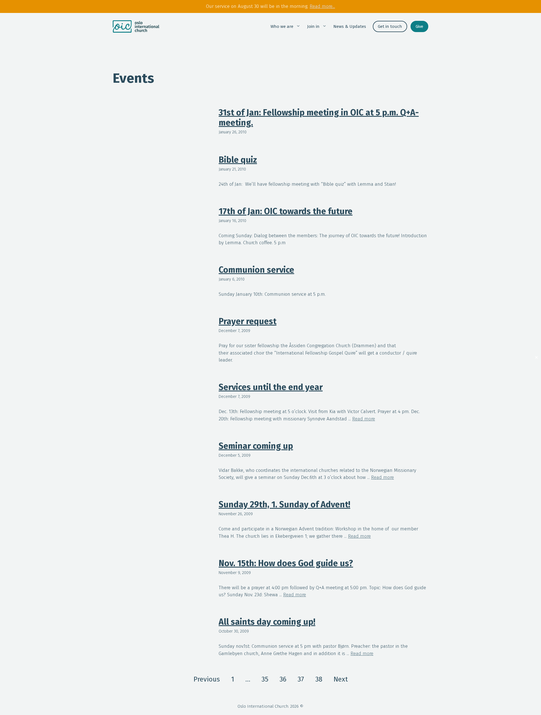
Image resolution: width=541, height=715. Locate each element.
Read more (363, 419)
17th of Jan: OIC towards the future (285, 211)
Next (341, 679)
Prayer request (247, 321)
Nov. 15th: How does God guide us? (286, 563)
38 (318, 679)
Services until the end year (271, 387)
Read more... (322, 6)
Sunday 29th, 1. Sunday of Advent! (284, 504)
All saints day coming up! (267, 622)
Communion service (256, 270)
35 (264, 679)
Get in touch (390, 26)
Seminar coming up (256, 446)
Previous (207, 679)
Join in (313, 26)
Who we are (281, 26)
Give (419, 26)
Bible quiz (238, 160)
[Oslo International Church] (136, 26)
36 (283, 679)
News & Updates (349, 26)
